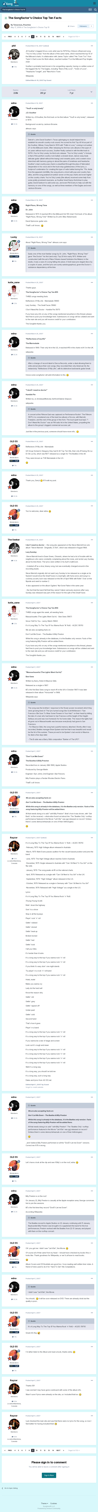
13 (49, 36)
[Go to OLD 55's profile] (14, 449)
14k (15, 261)
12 (44, 36)
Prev (10, 36)
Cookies (53, 1503)
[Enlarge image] (42, 225)
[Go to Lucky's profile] (14, 245)
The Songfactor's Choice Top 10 (36, 27)
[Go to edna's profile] (14, 111)
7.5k (15, 67)
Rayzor (14, 837)
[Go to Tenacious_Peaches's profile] (6, 26)
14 (53, 36)
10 (36, 36)
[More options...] (92, 45)
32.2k (15, 124)
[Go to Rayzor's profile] (14, 846)
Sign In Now (49, 1475)
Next (58, 36)
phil (14, 45)
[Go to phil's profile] (14, 54)
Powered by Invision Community (49, 1508)
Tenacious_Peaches (22, 25)
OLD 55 (14, 441)
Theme (44, 1503)
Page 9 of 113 (73, 36)
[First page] (5, 36)
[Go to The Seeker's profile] (14, 548)
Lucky (14, 237)
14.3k (15, 560)
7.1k (15, 465)
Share (72, 26)
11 (40, 36)
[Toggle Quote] (29, 134)
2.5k (15, 303)
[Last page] (63, 36)
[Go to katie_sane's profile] (14, 290)
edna (13, 103)
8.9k (15, 859)
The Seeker (14, 539)
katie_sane (13, 282)
